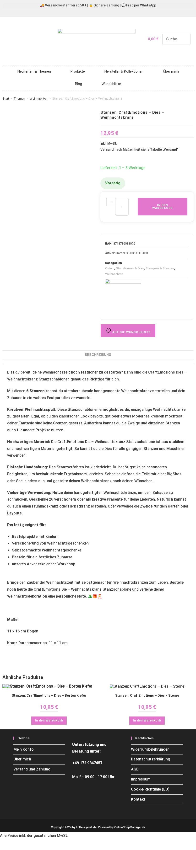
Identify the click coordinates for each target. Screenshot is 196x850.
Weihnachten (39, 98)
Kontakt (138, 799)
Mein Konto (23, 749)
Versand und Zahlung (31, 769)
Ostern (109, 268)
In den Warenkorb (162, 206)
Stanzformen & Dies (130, 268)
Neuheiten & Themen (34, 71)
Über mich (171, 71)
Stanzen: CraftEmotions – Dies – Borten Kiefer (49, 695)
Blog (78, 84)
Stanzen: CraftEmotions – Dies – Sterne (147, 695)
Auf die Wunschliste (131, 332)
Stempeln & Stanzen (160, 268)
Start (5, 98)
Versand (170, 149)
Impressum (141, 779)
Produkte (78, 71)
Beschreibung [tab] (98, 355)
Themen (19, 98)
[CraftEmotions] (123, 296)
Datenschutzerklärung (150, 759)
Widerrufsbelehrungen (150, 749)
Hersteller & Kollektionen (123, 71)
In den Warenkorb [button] (49, 720)
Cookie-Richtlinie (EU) (150, 789)
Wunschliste (111, 84)
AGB (135, 769)
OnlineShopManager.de (129, 827)
